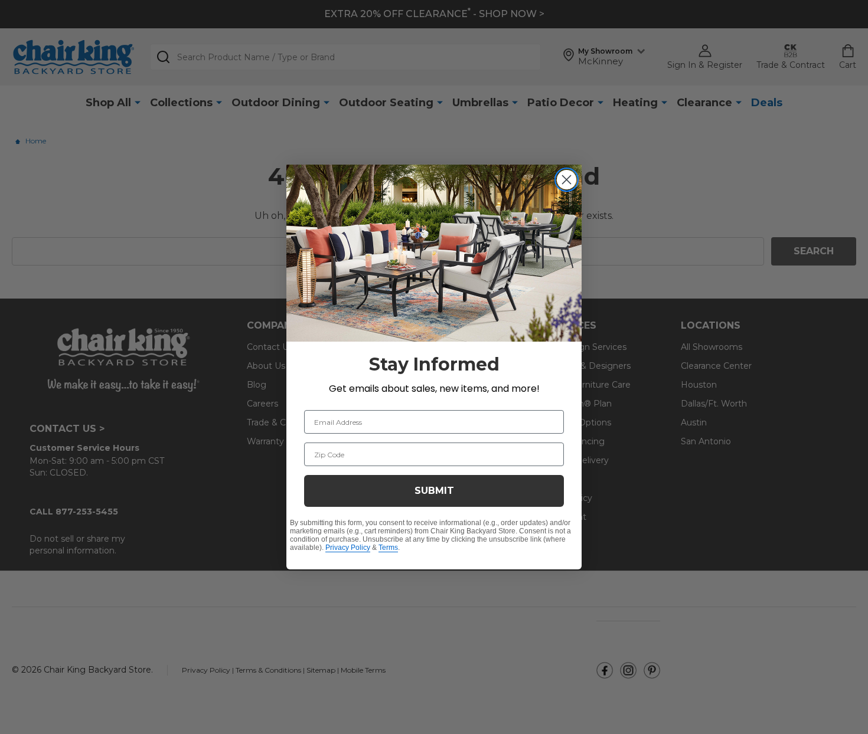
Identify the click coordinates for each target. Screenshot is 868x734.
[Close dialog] (566, 179)
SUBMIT (434, 490)
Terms (388, 547)
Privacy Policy (347, 547)
